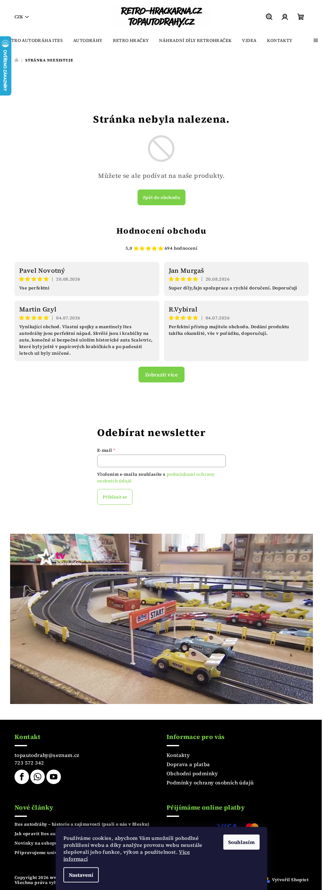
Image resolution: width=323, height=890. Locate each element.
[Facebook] (22, 777)
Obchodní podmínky (192, 773)
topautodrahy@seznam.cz (47, 755)
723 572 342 (29, 762)
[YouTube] (53, 777)
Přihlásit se (115, 497)
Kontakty (178, 755)
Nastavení (81, 874)
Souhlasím (241, 842)
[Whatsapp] (37, 777)
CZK (19, 17)
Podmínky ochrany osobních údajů (210, 782)
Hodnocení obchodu (161, 230)
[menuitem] (34, 40)
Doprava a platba (188, 764)
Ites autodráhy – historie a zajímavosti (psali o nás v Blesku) (82, 824)
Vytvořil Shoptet (290, 879)
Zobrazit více (161, 374)
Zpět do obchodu (161, 197)
